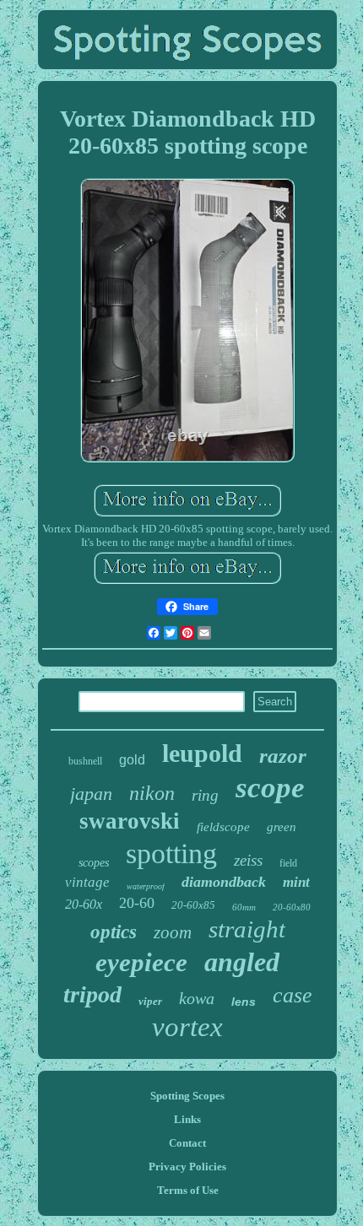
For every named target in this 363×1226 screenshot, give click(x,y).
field (288, 863)
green (281, 827)
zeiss (248, 860)
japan (91, 793)
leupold (202, 753)
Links (187, 1119)
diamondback (224, 881)
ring (205, 795)
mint (296, 882)
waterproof (146, 886)
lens (243, 1001)
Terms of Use (188, 1190)
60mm (244, 907)
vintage (87, 882)
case (292, 995)
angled (241, 962)
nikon (152, 793)
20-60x (83, 904)
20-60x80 (292, 907)
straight (247, 928)
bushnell (85, 761)
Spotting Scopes (187, 1095)
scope (270, 787)
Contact (187, 1143)
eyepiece (141, 962)
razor (282, 755)
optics (113, 931)
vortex (187, 1027)
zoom (173, 932)
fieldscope (223, 827)
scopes (94, 862)
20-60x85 (193, 905)
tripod (92, 994)
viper (150, 1001)
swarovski (129, 821)
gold (132, 760)
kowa (196, 998)
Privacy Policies (187, 1166)
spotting (171, 853)
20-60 (136, 902)
